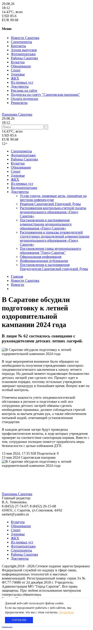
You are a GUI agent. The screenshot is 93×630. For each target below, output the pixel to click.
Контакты (18, 46)
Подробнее (66, 612)
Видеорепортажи (24, 188)
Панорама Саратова (17, 114)
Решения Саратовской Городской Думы (50, 204)
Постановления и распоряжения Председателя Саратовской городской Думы (54, 267)
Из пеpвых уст (22, 82)
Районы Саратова (24, 58)
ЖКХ (15, 78)
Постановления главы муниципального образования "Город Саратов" (50, 250)
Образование (21, 66)
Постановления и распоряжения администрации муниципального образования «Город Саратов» (46, 224)
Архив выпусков (24, 50)
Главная (17, 276)
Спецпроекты (21, 42)
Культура (18, 62)
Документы (20, 86)
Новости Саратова (25, 38)
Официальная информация (40, 257)
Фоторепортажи (23, 54)
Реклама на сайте (24, 90)
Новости (17, 284)
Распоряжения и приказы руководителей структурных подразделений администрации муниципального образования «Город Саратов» (54, 238)
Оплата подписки (24, 99)
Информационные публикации (44, 261)
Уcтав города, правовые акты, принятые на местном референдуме (53, 198)
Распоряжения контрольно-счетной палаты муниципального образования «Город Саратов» (53, 212)
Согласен (19, 620)
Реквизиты (19, 103)
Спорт (16, 70)
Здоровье (18, 74)
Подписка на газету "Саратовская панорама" (45, 94)
